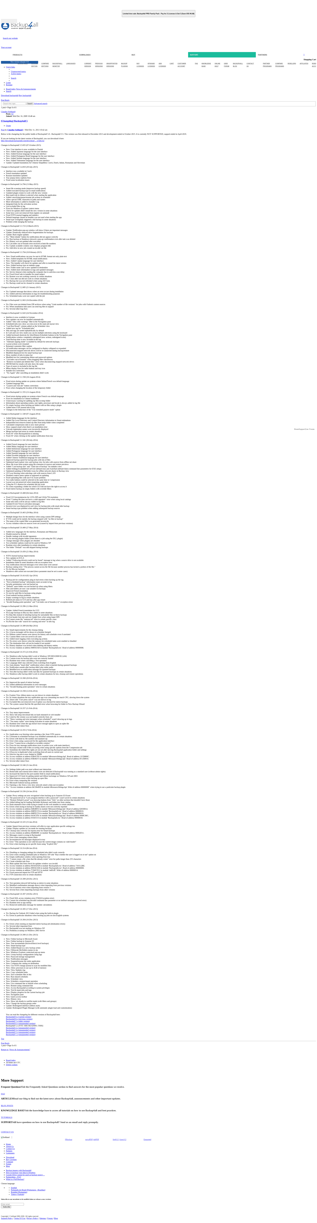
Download (10, 1157)
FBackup (68, 1139)
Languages (10, 1153)
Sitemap (43, 1218)
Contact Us (10, 1149)
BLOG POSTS (7, 1106)
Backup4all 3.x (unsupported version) (20, 1030)
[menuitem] (16, 74)
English (14, 1188)
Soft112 (116, 1139)
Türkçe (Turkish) (17, 1194)
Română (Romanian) (19, 1192)
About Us (10, 1146)
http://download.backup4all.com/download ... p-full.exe (22, 141)
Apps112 (122, 1139)
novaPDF (89, 1139)
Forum (8, 1164)
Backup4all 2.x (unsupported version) (20, 1032)
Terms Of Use (20, 1218)
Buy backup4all (25, 95)
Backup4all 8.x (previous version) (19, 1019)
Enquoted (147, 1139)
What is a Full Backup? (15, 1179)
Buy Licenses (11, 1159)
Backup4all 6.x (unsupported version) (20, 1023)
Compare (9, 1162)
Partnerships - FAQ (13, 1177)
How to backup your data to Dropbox (20, 1173)
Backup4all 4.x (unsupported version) (20, 1028)
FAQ (3, 1094)
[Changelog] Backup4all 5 (14, 121)
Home (8, 1144)
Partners (9, 1151)
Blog (8, 1166)
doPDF (96, 1139)
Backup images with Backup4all (18, 1170)
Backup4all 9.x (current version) (18, 1017)
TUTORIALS (6, 1117)
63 (12, 114)
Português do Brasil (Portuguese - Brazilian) (28, 1190)
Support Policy (7, 1218)
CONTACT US (7, 1132)
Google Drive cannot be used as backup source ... (25, 1175)
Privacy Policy (33, 1218)
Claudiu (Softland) (8, 112)
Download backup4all (9, 95)
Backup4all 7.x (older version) (18, 1021)
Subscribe (6, 1207)
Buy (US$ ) (9, 21)
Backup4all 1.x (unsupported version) (20, 1035)
